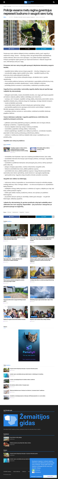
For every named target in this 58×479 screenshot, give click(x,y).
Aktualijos (16, 17)
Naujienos (33, 17)
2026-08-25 (13, 152)
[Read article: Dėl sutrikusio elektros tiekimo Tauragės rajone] (6, 386)
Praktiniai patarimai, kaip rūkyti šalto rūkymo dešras (20, 442)
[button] (33, 470)
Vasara (27, 212)
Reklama (24, 471)
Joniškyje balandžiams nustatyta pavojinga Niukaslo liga (42, 280)
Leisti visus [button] (50, 476)
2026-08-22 (33, 281)
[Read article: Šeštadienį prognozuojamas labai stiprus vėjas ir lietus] (42, 292)
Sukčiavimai (15, 212)
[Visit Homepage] (29, 2)
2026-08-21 (33, 301)
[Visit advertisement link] (29, 345)
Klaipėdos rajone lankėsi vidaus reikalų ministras (40, 319)
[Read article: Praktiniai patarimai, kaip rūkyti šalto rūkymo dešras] (6, 444)
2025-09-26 (12, 439)
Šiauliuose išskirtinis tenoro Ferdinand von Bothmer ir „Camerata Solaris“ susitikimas (27, 390)
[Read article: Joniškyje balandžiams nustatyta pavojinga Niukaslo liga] (42, 272)
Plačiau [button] (39, 468)
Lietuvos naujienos (26, 17)
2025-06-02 (12, 444)
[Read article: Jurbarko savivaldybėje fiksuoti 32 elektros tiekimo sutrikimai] (6, 381)
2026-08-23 (33, 263)
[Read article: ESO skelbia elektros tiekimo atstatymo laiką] (33, 149)
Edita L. (5, 17)
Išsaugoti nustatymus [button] (36, 476)
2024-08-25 (11, 17)
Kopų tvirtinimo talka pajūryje (16, 437)
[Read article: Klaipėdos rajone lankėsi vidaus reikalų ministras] (42, 312)
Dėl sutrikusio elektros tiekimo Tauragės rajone (19, 385)
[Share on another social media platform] (53, 49)
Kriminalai (9, 6)
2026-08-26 (12, 370)
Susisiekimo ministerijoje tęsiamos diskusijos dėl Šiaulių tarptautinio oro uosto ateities (27, 395)
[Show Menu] (4, 2)
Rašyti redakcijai (16, 471)
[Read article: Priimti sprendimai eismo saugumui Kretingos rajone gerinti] (16, 292)
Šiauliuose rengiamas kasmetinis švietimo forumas (14, 319)
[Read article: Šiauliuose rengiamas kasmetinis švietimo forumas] (16, 312)
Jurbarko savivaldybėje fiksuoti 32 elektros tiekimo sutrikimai (22, 379)
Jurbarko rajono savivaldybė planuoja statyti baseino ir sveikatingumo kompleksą (26, 374)
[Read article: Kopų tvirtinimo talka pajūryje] (6, 439)
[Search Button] (53, 2)
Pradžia (5, 6)
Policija (9, 212)
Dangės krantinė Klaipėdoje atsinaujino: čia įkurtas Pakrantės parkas (24, 368)
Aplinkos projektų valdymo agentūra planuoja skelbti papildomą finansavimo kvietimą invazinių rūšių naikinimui (41, 260)
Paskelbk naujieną (7, 471)
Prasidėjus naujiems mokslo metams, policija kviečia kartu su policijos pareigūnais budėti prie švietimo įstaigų (19, 149)
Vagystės (22, 212)
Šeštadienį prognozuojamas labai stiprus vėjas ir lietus (41, 299)
